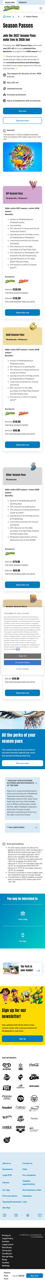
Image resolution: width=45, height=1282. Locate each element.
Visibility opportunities (28, 1182)
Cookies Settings (6, 1264)
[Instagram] (16, 1215)
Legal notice (7, 1244)
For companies (29, 1175)
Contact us (27, 1163)
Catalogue (27, 1196)
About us (6, 1163)
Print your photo (9, 1196)
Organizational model (12, 1201)
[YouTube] (40, 1215)
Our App (6, 1190)
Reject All (22, 656)
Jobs (24, 1201)
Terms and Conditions (7, 1252)
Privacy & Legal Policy (7, 1236)
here (18, 649)
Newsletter (7, 1169)
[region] (22, 641)
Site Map (6, 1207)
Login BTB (7, 1175)
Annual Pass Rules (7, 1258)
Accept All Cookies (22, 662)
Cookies (5, 1241)
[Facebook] (4, 1215)
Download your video (32, 1190)
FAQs (24, 1169)
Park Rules (7, 1247)
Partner (6, 1182)
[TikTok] (27, 1215)
